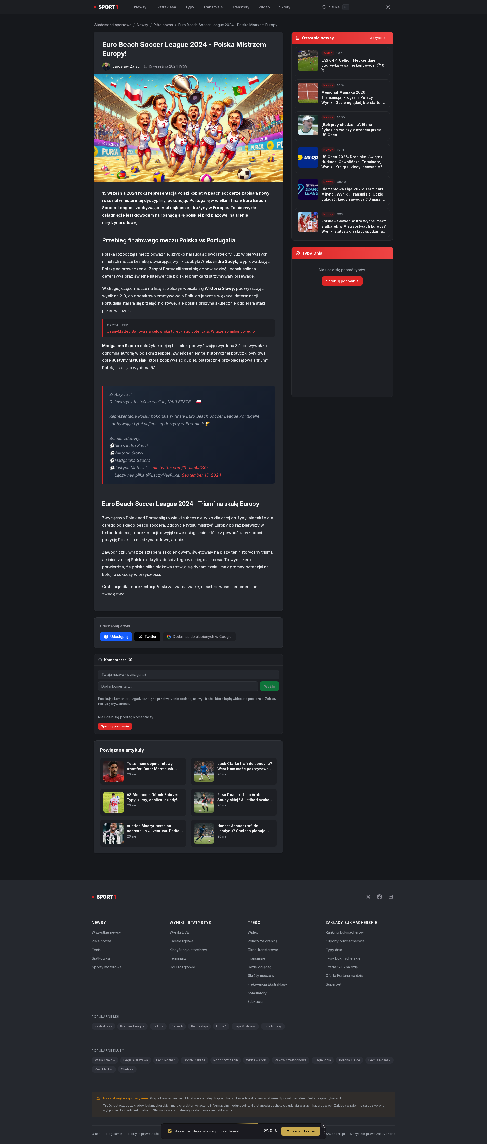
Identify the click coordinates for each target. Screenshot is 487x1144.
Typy (189, 7)
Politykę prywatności (113, 704)
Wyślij (269, 686)
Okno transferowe (263, 949)
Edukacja (255, 1001)
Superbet (333, 984)
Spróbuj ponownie (115, 726)
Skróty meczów (261, 975)
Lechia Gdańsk (379, 1060)
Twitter (150, 636)
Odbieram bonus (301, 1131)
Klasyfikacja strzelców (188, 949)
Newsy (140, 7)
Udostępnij (119, 636)
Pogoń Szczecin (225, 1060)
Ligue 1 (221, 1026)
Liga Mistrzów (245, 1026)
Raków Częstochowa (290, 1060)
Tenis (96, 949)
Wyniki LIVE (179, 932)
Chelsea (127, 1069)
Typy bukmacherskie (343, 958)
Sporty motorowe (107, 967)
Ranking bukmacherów (345, 932)
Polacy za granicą (263, 941)
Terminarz (178, 958)
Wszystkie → (379, 38)
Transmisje (213, 7)
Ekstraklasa (166, 7)
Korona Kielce (349, 1060)
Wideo (264, 7)
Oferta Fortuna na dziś (344, 975)
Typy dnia (334, 949)
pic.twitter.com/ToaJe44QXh (180, 467)
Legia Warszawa (135, 1060)
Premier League (132, 1026)
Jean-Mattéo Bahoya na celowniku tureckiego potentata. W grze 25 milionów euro (181, 331)
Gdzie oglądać (260, 967)
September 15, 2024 (201, 475)
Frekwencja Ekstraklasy (267, 984)
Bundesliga (199, 1026)
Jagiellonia (323, 1060)
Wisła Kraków (105, 1060)
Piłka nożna (163, 25)
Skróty (284, 7)
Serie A (177, 1026)
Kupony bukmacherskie (345, 941)
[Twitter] (368, 896)
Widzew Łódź (256, 1060)
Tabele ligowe (181, 941)
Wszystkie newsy (106, 932)
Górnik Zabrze (194, 1060)
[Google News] (390, 896)
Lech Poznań (165, 1060)
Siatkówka (101, 958)
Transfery (240, 7)
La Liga (158, 1026)
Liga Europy (273, 1026)
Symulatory (257, 993)
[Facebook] (379, 896)
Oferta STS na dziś (342, 967)
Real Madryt (104, 1069)
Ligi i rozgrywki (182, 967)
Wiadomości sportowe (112, 25)
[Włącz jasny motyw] (388, 7)
